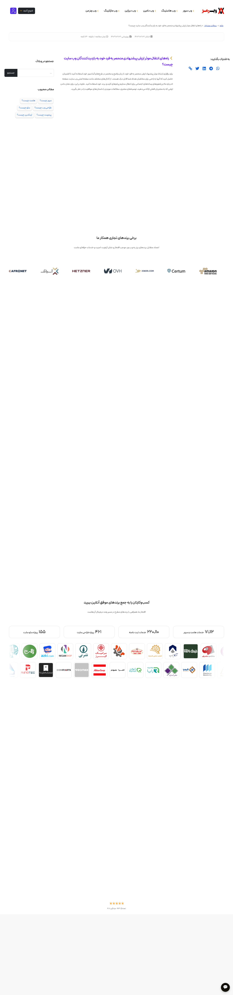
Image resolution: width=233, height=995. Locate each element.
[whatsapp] (217, 69)
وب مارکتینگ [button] (111, 11)
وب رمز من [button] (91, 11)
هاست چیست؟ (28, 100)
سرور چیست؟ (46, 100)
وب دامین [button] (148, 11)
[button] (116, 904)
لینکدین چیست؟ (24, 115)
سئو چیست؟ (24, 107)
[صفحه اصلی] (211, 11)
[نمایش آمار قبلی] (208, 632)
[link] (190, 69)
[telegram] (210, 69)
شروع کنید (28, 11)
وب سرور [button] (187, 11)
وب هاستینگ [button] (168, 11)
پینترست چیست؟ (44, 115)
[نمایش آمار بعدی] (25, 632)
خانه (221, 25)
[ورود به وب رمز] (13, 10)
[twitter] (197, 69)
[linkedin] (204, 69)
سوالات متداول (210, 25)
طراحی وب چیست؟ (43, 107)
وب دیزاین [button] (130, 11)
